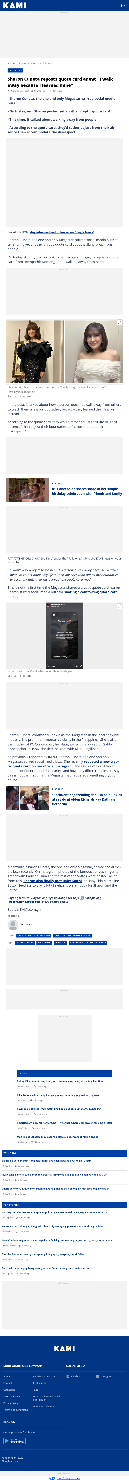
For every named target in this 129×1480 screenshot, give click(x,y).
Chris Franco (42, 91)
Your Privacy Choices (68, 1478)
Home (11, 63)
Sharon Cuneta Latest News (33, 935)
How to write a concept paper (88, 943)
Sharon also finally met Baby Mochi (53, 880)
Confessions (23, 1128)
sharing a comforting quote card (91, 592)
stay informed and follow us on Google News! (62, 232)
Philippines (23, 1142)
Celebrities (46, 63)
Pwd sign (60, 943)
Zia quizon (44, 943)
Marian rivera (24, 943)
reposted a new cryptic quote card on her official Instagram (63, 763)
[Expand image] (120, 322)
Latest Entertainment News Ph (72, 935)
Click (35, 558)
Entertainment (27, 63)
